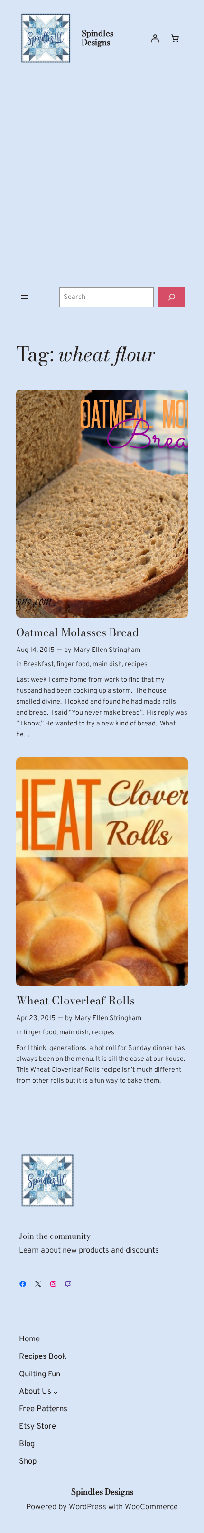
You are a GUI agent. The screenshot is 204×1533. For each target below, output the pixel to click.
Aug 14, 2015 (35, 650)
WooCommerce (151, 1507)
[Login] (155, 38)
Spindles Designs (97, 37)
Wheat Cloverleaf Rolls (75, 1000)
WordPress (87, 1507)
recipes (136, 664)
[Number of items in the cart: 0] (175, 38)
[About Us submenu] (55, 1392)
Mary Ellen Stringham (107, 650)
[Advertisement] (102, 176)
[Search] (171, 297)
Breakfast (38, 664)
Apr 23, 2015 (36, 1018)
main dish (107, 664)
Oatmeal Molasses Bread (77, 632)
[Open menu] (24, 297)
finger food (73, 664)
